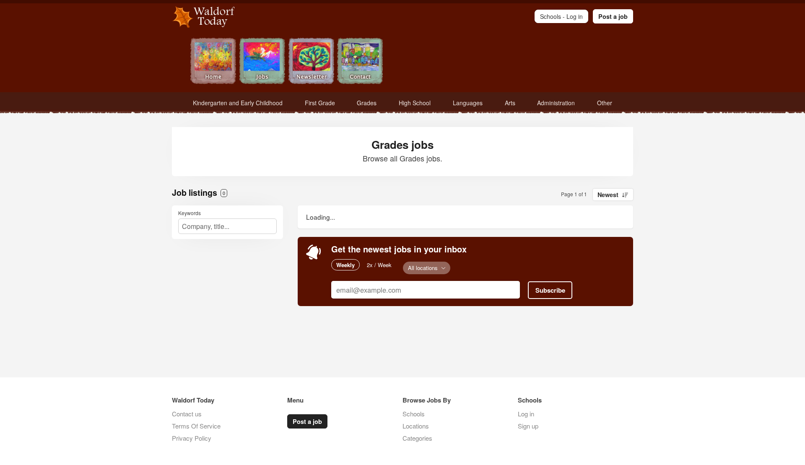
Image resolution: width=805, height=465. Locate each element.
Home (213, 62)
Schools (413, 413)
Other (604, 103)
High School (415, 103)
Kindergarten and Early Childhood (238, 103)
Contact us (187, 413)
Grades (367, 103)
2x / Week (379, 265)
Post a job (613, 16)
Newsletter (311, 62)
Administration (556, 103)
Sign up (528, 425)
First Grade (320, 103)
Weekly (345, 265)
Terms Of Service (196, 425)
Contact (360, 62)
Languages (468, 103)
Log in (526, 413)
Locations (415, 425)
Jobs (262, 62)
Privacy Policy (191, 438)
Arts (510, 103)
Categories (417, 438)
